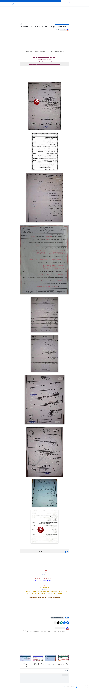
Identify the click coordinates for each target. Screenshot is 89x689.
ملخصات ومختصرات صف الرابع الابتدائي (61, 24)
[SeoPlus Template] (76, 687)
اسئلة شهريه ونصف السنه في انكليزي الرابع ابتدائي (51, 664)
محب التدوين (70, 3)
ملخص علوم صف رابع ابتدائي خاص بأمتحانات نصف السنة (63, 665)
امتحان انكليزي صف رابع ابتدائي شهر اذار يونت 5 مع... (38, 664)
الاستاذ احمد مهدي (60, 628)
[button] (64, 622)
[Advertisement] (44, 15)
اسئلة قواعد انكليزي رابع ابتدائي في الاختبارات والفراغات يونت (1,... (26, 665)
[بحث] (13, 4)
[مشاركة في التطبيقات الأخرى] (55, 622)
